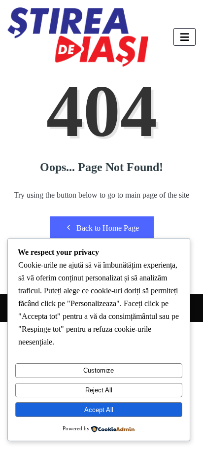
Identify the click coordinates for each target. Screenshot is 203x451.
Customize (98, 370)
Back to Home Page (107, 228)
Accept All (98, 410)
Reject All (98, 390)
